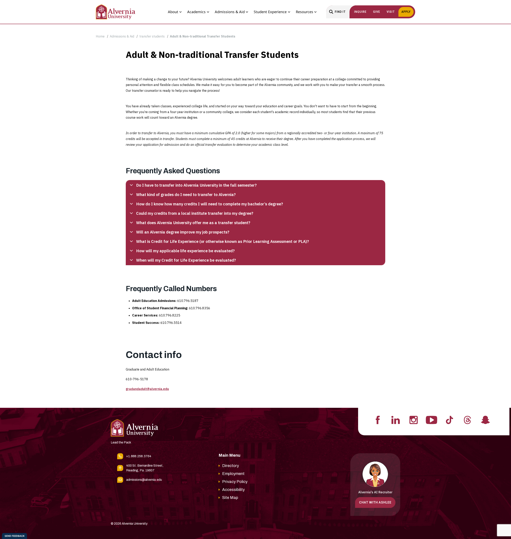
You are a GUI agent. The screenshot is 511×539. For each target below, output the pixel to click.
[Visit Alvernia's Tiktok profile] (449, 419)
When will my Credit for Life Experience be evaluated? (186, 260)
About (173, 11)
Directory (230, 465)
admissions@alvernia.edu (144, 479)
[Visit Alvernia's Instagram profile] (413, 419)
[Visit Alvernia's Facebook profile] (377, 419)
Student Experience (270, 11)
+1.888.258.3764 (138, 456)
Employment (233, 473)
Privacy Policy (235, 481)
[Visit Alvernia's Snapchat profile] (485, 419)
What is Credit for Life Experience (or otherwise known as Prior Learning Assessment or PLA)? (222, 241)
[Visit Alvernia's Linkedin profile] (395, 419)
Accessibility (233, 489)
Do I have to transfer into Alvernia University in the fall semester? (196, 185)
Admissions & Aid (230, 11)
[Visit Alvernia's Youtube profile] (431, 419)
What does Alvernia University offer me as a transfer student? (193, 222)
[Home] (115, 11)
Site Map (230, 497)
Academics (196, 11)
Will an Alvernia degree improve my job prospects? (182, 232)
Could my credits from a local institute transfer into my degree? (194, 213)
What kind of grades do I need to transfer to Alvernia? (186, 194)
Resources (304, 11)
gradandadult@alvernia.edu (147, 389)
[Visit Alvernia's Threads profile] (467, 419)
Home (100, 36)
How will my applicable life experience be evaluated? (185, 250)
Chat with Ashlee (375, 502)
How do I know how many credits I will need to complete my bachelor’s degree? (209, 204)
